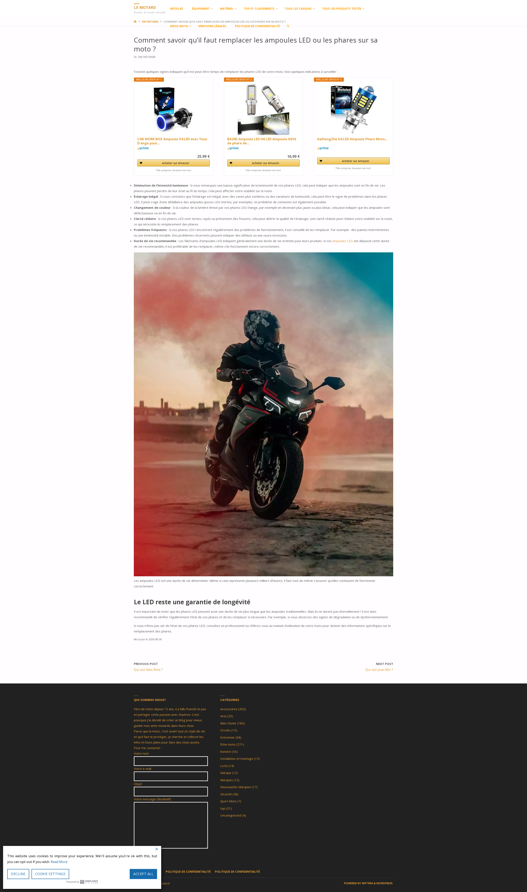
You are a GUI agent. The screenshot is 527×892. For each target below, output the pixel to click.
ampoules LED (342, 241)
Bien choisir (228, 723)
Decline (18, 874)
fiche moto (228, 744)
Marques (226, 780)
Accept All (143, 874)
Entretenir (146, 57)
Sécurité (226, 794)
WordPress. (384, 883)
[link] (288, 26)
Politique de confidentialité (188, 871)
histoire (225, 751)
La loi (223, 766)
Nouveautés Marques (235, 787)
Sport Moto (228, 801)
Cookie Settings (50, 874)
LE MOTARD (145, 7)
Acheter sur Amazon (175, 163)
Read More (59, 862)
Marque (225, 773)
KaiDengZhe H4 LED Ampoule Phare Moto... (352, 139)
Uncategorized (230, 815)
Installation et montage (236, 758)
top (222, 808)
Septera (367, 883)
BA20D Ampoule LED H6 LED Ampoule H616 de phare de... (261, 141)
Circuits (225, 730)
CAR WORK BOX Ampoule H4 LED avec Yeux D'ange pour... (172, 141)
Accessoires (228, 709)
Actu (223, 716)
